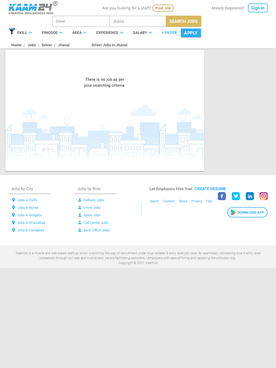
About (154, 201)
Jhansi (64, 45)
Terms (182, 201)
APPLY (191, 33)
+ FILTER (169, 32)
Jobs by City (22, 188)
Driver (47, 45)
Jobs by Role (89, 188)
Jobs (31, 45)
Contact (168, 201)
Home (16, 45)
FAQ (209, 201)
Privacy (196, 201)
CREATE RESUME (210, 188)
